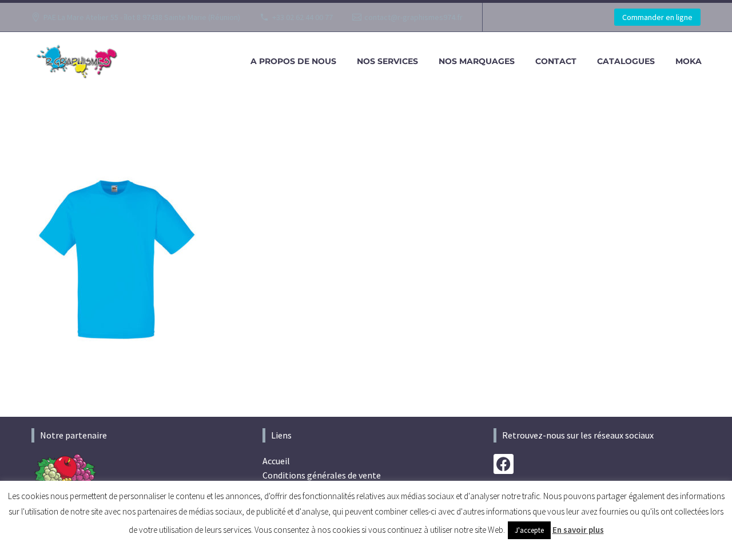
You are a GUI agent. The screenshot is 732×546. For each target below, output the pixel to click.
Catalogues (626, 61)
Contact (555, 61)
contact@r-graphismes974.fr (413, 17)
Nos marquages (477, 61)
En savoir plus (578, 529)
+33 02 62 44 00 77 (302, 17)
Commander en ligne (657, 17)
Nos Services (387, 61)
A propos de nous (293, 61)
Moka (688, 61)
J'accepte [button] (529, 530)
